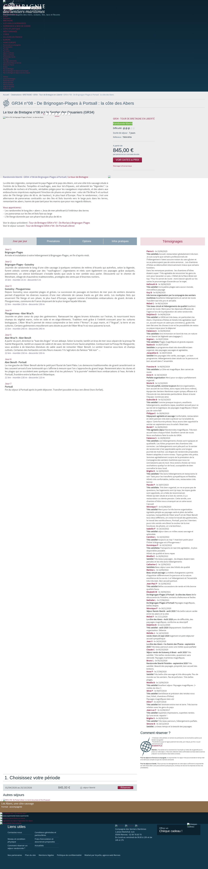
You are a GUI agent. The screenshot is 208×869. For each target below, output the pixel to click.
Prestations (53, 241)
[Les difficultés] (129, 128)
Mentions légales (46, 855)
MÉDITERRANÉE (10, 31)
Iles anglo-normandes (10, 61)
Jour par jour (20, 241)
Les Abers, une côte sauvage (17, 805)
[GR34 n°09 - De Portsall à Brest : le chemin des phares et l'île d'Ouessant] (26, 800)
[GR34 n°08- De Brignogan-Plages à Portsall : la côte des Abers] (50, 114)
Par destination (7, 47)
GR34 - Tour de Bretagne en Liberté (47, 95)
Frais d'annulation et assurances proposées (45, 840)
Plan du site (30, 855)
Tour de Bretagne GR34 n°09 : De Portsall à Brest (50, 225)
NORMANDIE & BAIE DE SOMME (16, 26)
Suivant (57, 116)
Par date (5, 49)
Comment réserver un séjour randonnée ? (18, 847)
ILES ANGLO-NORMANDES (14, 23)
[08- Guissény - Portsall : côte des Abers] (43, 114)
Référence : (118, 137)
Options (86, 241)
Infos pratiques (120, 241)
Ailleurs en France (8, 65)
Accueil (5, 16)
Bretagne (6, 59)
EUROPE (6, 39)
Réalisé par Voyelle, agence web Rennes (102, 855)
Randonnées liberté (9, 57)
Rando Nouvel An (8, 81)
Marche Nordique (8, 85)
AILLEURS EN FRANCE (12, 37)
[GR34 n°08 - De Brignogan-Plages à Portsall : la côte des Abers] (59, 114)
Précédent (57, 112)
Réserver (125, 787)
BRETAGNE (8, 20)
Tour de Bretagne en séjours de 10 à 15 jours (16, 73)
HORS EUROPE (9, 42)
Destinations (7, 18)
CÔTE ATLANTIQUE (11, 28)
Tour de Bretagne (8, 69)
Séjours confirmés (8, 53)
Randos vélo (7, 89)
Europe (5, 67)
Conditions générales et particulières (45, 834)
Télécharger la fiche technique (122, 166)
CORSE (6, 34)
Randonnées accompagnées (12, 45)
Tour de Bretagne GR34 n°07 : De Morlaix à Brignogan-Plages (59, 222)
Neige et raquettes (8, 87)
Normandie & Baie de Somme (12, 63)
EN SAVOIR (157, 746)
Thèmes (5, 77)
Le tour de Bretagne (9, 79)
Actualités (39, 845)
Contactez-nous (15, 832)
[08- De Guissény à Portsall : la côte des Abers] (47, 114)
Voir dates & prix (127, 160)
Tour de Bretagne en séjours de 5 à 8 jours (15, 71)
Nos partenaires (15, 855)
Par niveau (6, 51)
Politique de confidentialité (69, 855)
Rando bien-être (8, 83)
